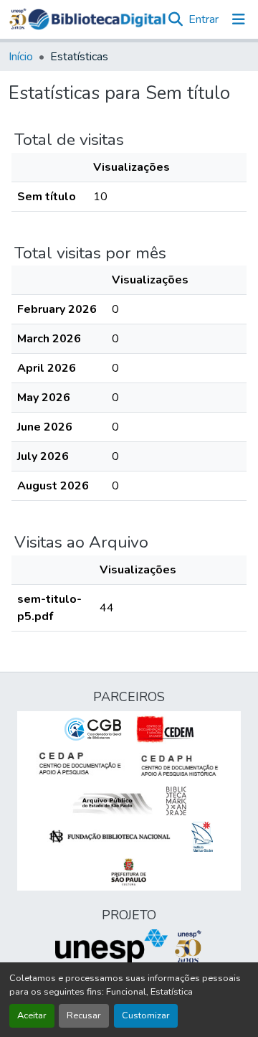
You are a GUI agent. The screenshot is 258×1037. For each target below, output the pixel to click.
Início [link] (21, 57)
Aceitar (32, 1015)
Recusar (84, 1015)
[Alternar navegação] (238, 19)
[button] (96, 19)
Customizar (146, 1015)
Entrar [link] (203, 19)
